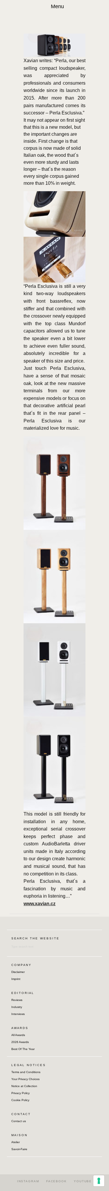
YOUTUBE (83, 1181)
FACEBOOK (56, 1181)
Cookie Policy (20, 1100)
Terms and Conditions (25, 1072)
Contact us (18, 1121)
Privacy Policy (20, 1093)
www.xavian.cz (40, 903)
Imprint (15, 979)
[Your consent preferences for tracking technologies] (98, 1180)
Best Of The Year (23, 1049)
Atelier (15, 1142)
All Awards (18, 1035)
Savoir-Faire (19, 1149)
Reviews (16, 1000)
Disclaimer (18, 972)
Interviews (18, 1014)
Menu (57, 6)
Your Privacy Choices (25, 1079)
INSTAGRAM (28, 1181)
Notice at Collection (24, 1086)
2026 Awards (20, 1042)
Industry (16, 1007)
